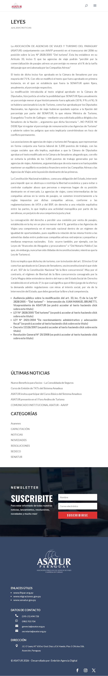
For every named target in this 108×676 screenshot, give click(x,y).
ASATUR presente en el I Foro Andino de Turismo (37, 399)
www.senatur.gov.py (24, 600)
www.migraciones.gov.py (27, 596)
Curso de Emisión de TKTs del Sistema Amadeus (37, 388)
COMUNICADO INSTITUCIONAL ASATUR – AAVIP (39, 405)
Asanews (16, 423)
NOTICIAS (26, 27)
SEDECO (16, 451)
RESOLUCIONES (20, 445)
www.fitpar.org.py (23, 592)
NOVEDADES (18, 440)
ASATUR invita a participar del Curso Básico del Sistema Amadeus (46, 393)
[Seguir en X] (93, 670)
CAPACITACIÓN (20, 428)
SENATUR (16, 456)
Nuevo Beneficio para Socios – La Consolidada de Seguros (42, 382)
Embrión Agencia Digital (64, 660)
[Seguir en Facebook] (77, 670)
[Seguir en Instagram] (85, 670)
